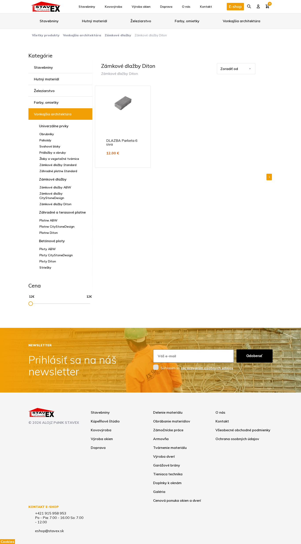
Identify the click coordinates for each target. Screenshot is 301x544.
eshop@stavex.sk (49, 531)
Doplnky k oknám (167, 483)
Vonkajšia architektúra (241, 21)
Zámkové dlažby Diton (55, 204)
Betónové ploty (52, 241)
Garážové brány (166, 465)
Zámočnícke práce (168, 430)
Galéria (159, 491)
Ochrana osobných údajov (237, 439)
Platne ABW (48, 220)
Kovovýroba (113, 7)
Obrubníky (46, 134)
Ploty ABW (47, 249)
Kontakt (206, 7)
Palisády (45, 140)
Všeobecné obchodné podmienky (243, 430)
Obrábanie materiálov (171, 421)
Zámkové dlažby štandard (57, 165)
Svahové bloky (49, 146)
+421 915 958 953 (50, 513)
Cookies (7, 541)
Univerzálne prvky (54, 126)
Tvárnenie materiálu (170, 447)
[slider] (30, 303)
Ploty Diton (47, 261)
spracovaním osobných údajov (207, 368)
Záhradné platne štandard (58, 171)
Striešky (45, 267)
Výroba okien (141, 7)
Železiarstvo (140, 21)
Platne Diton (48, 233)
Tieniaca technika (167, 474)
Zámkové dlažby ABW (55, 187)
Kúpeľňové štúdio (105, 421)
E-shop (235, 6)
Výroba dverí (164, 456)
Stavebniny (87, 7)
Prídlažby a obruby (52, 153)
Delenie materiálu (167, 412)
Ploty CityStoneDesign (56, 255)
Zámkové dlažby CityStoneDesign (51, 196)
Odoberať (254, 356)
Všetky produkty (45, 35)
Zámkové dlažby (118, 35)
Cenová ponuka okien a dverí (177, 500)
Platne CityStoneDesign (56, 227)
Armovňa (161, 439)
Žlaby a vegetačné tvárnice (59, 159)
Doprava (166, 7)
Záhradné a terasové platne (62, 212)
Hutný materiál (94, 21)
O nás (186, 7)
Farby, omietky (187, 21)
